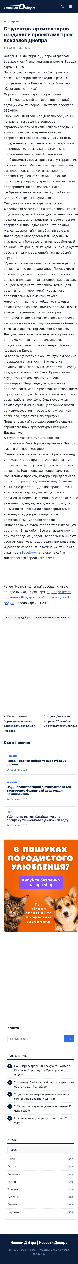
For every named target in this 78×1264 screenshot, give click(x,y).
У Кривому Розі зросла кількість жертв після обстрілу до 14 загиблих (44, 1084)
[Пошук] (62, 6)
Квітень (40, 1182)
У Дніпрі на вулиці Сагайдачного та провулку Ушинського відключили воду (37, 818)
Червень (40, 1197)
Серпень (40, 1212)
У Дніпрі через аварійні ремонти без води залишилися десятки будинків (41, 1096)
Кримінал (13, 782)
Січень (40, 1159)
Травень (40, 1189)
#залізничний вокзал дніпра (52, 617)
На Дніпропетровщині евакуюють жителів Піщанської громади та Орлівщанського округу (42, 1070)
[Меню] (70, 6)
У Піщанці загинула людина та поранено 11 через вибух (42, 1108)
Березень (40, 1174)
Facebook (29, 552)
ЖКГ (9, 812)
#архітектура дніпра (18, 617)
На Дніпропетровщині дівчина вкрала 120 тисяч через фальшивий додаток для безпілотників (39, 790)
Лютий (40, 1166)
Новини (12, 756)
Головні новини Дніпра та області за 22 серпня (40, 1120)
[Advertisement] (39, 665)
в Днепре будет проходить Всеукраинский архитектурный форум (37, 597)
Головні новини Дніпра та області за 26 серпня (36, 762)
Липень (40, 1204)
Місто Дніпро (12, 21)
